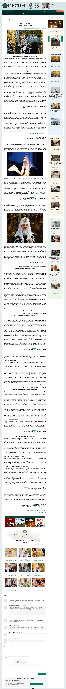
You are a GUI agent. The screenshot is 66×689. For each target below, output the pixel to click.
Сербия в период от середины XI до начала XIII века (55, 147)
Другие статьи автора (56, 54)
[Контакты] (19, 1)
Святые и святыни (36, 13)
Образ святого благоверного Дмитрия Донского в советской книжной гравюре (55, 163)
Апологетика (20, 13)
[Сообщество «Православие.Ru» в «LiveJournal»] (9, 1)
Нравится (6, 19)
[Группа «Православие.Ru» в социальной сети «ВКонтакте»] (3, 1)
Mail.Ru (14, 654)
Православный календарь (30, 8)
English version (38, 7)
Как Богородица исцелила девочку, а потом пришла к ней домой (55, 258)
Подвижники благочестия (44, 13)
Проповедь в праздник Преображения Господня (55, 111)
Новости (52, 11)
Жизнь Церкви (52, 13)
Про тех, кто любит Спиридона (55, 242)
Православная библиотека (27, 13)
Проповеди (15, 13)
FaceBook (9, 654)
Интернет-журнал (31, 11)
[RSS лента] (17, 1)
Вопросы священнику (43, 11)
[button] (45, 8)
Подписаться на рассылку (60, 0)
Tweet (4, 19)
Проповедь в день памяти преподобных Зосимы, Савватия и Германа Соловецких (55, 79)
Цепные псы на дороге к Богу (55, 178)
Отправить (41, 673)
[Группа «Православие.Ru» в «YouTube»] (11, 1)
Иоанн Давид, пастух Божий (55, 228)
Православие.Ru (12, 651)
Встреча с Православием (20, 11)
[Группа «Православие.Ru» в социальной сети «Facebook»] (6, 1)
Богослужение (58, 13)
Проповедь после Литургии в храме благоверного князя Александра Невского (55, 64)
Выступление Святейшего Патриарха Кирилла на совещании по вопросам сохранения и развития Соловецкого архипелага (55, 96)
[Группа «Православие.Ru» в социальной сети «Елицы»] (12, 1)
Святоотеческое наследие (7, 13)
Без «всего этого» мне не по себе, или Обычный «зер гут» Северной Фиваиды (55, 194)
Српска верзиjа (38, 6)
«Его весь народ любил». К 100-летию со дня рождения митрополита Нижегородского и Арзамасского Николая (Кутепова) (55, 274)
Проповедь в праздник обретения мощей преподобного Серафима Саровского (55, 126)
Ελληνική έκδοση (38, 4)
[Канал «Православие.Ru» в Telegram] (14, 1)
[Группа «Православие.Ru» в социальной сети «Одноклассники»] (4, 1)
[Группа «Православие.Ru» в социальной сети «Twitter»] (8, 1)
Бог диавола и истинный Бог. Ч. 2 (55, 209)
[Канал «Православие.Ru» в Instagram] (15, 1)
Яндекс (12, 654)
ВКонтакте (11, 654)
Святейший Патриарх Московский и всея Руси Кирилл (35, 28)
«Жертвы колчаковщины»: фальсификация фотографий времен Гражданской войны (55, 291)
